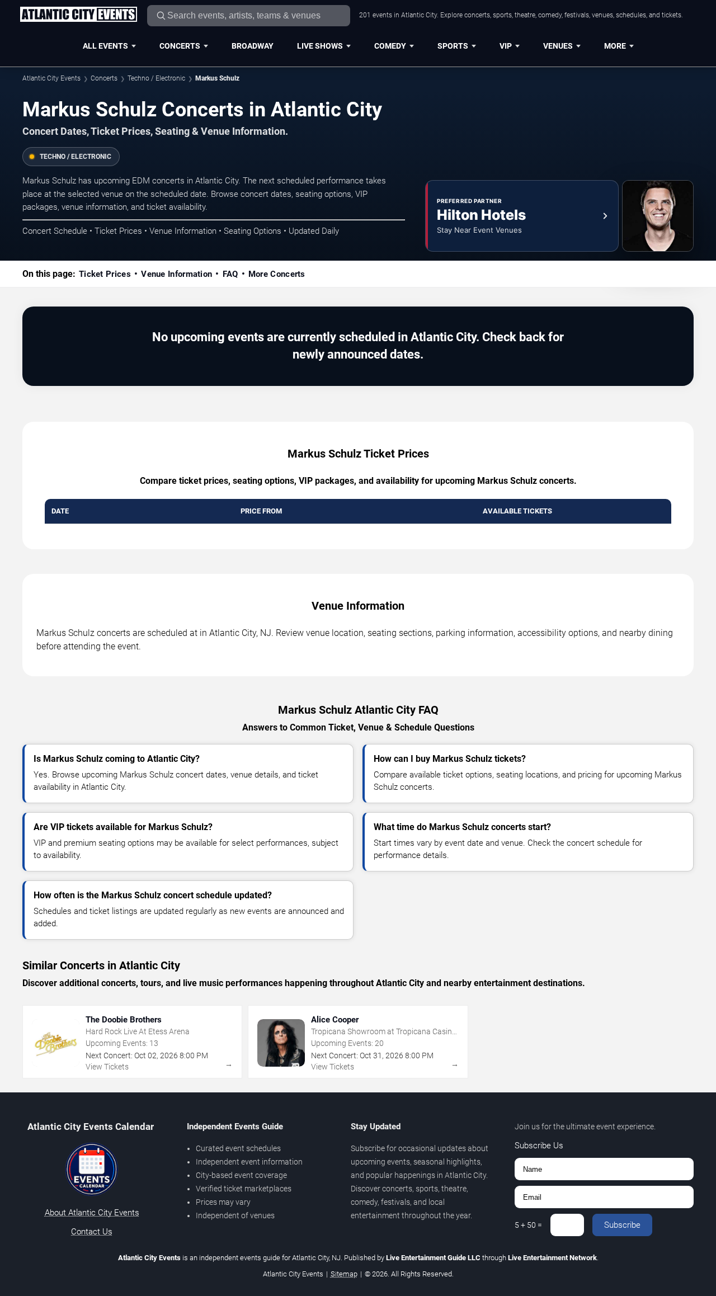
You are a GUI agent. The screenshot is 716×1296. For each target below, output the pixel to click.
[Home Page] (78, 15)
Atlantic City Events (51, 78)
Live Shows (320, 45)
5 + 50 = (528, 1224)
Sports (452, 45)
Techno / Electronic (156, 78)
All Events (105, 45)
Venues (558, 45)
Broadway (253, 45)
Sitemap (344, 1274)
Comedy (390, 45)
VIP (506, 45)
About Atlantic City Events (92, 1213)
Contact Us (91, 1232)
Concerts (179, 45)
